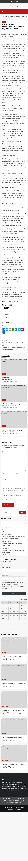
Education (5, 706)
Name (4, 473)
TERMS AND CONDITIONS (14, 802)
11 (6, 611)
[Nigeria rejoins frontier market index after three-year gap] (14, 753)
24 (3, 618)
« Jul (13, 625)
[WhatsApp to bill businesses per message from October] (14, 393)
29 (21, 618)
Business (5, 760)
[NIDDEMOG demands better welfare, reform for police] (14, 367)
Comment (5, 452)
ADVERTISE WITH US (8, 800)
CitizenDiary (5, 31)
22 (21, 615)
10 (3, 611)
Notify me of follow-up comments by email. (13, 496)
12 (10, 611)
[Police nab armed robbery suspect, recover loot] (14, 672)
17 (3, 615)
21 (17, 615)
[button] (2, 11)
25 (6, 618)
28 (17, 618)
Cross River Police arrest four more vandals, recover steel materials (14, 524)
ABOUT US (11, 798)
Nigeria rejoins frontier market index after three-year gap (13, 551)
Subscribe (14, 593)
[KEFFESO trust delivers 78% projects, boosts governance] (14, 419)
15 (21, 611)
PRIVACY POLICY (20, 800)
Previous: (13, 341)
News (4, 22)
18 (6, 615)
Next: (13, 347)
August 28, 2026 (13, 381)
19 (10, 615)
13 (14, 611)
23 (25, 615)
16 (25, 611)
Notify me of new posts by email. (13, 499)
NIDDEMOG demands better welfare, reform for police (12, 544)
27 (14, 618)
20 (14, 615)
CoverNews (10, 809)
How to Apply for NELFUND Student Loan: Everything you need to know (13, 537)
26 (10, 618)
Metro (4, 652)
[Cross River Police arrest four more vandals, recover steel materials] (14, 645)
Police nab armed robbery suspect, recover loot (13, 530)
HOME (5, 798)
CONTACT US (20, 798)
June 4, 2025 (12, 31)
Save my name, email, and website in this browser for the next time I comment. (14, 489)
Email (17, 473)
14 (17, 611)
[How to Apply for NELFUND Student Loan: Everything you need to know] (14, 699)
